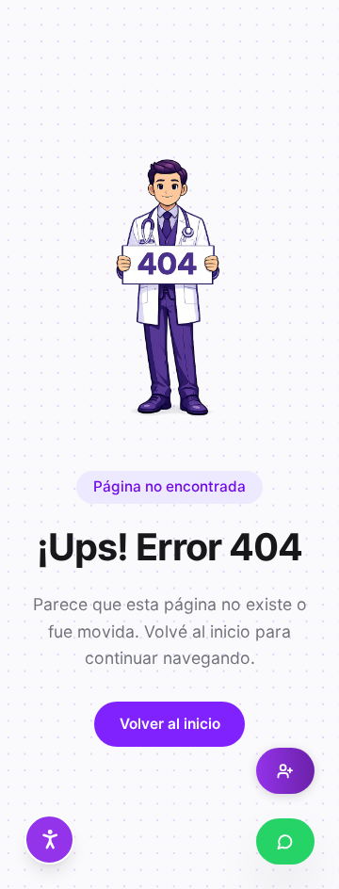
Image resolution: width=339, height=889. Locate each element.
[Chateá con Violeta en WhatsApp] (285, 841)
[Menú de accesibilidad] (49, 840)
